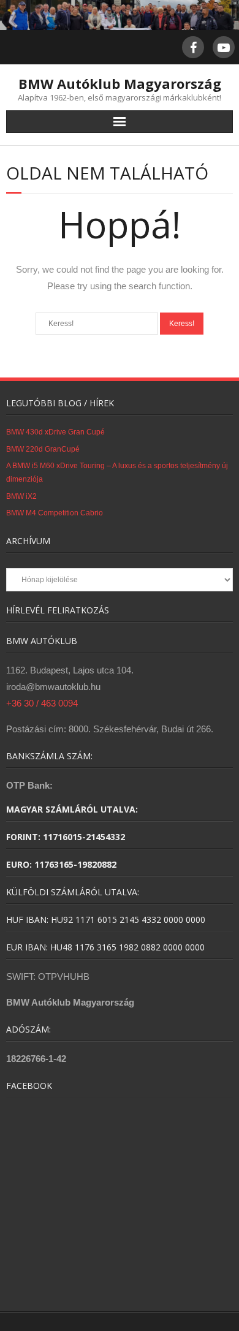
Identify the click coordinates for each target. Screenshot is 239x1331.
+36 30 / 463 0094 (42, 703)
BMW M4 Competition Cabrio (54, 513)
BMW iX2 (21, 496)
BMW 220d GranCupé (43, 449)
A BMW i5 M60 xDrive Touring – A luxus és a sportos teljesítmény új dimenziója (117, 472)
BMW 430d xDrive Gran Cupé (55, 432)
